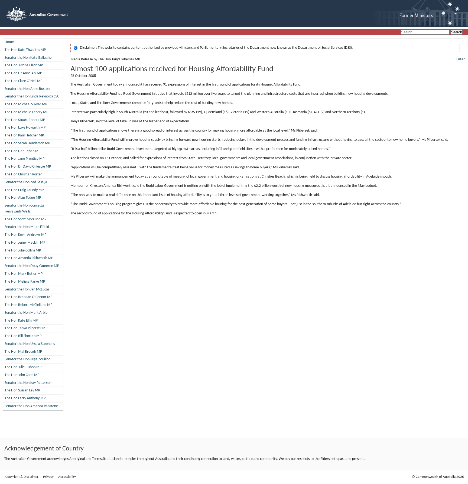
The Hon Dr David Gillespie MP (28, 166)
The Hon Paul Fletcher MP (24, 135)
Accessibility (67, 477)
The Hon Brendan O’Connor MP (28, 297)
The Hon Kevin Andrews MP (25, 235)
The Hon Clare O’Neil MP (23, 81)
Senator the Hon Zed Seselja (26, 182)
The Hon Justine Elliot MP (24, 65)
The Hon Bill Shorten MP (23, 336)
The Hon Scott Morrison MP (25, 219)
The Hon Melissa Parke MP (25, 281)
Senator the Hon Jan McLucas (27, 289)
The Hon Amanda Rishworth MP (29, 258)
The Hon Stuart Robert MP (25, 120)
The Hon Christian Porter (23, 174)
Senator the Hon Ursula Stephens (30, 344)
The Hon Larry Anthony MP (25, 398)
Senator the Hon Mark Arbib (26, 313)
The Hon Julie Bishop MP (23, 367)
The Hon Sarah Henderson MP (27, 143)
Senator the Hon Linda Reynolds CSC (32, 96)
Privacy (48, 477)
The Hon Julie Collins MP (23, 250)
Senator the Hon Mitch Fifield (27, 227)
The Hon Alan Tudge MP (23, 198)
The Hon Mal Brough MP (23, 352)
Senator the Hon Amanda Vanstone (31, 406)
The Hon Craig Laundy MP (24, 190)
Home (9, 42)
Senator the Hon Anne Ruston (27, 89)
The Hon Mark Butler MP (24, 274)
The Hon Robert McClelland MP (28, 305)
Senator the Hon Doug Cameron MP (32, 266)
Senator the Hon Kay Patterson (28, 383)
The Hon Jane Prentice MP (24, 159)
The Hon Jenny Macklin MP (25, 242)
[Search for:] (425, 32)
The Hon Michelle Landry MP (26, 112)
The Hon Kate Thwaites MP (25, 50)
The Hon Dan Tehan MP (22, 151)
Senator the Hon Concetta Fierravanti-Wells (24, 208)
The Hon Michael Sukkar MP (26, 104)
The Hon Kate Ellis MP (21, 320)
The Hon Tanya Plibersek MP (26, 328)
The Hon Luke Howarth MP (25, 127)
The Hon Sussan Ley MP (22, 390)
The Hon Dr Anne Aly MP (23, 73)
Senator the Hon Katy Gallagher (29, 58)
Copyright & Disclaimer (21, 477)
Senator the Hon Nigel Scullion (27, 359)
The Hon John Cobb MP (22, 375)
